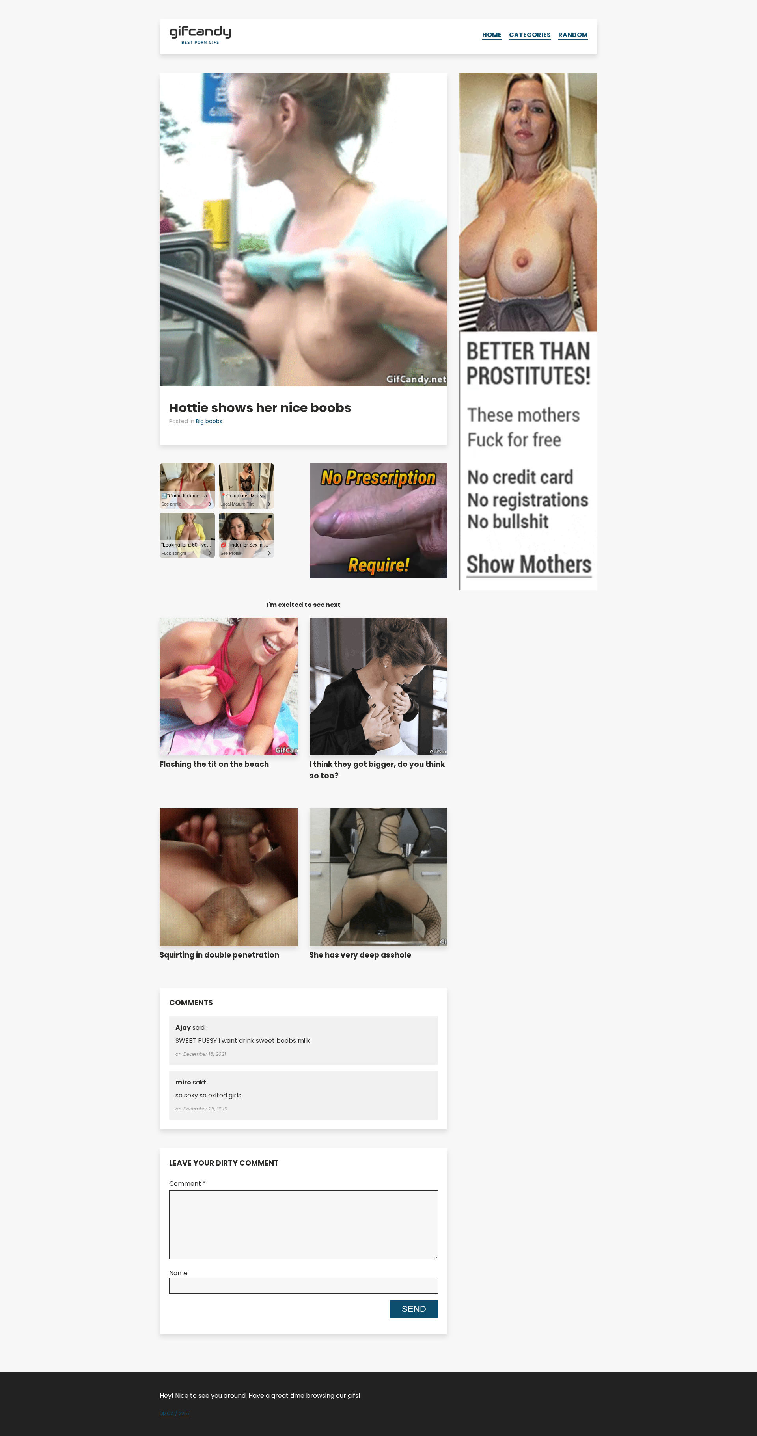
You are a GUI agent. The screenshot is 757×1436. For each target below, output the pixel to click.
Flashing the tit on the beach (214, 764)
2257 (184, 1413)
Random (573, 34)
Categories (530, 34)
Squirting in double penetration (219, 955)
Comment (187, 1183)
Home (492, 34)
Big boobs (209, 421)
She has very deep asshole (360, 955)
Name (178, 1273)
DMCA (167, 1413)
